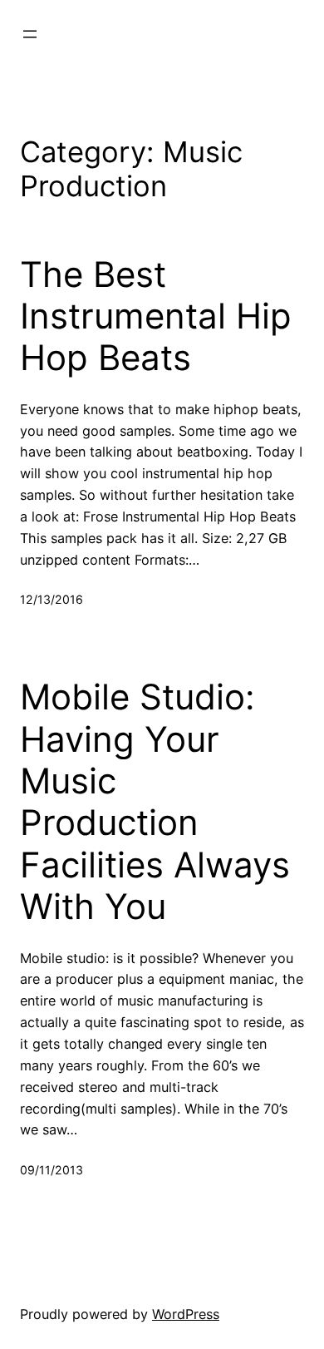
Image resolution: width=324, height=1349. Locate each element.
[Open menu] (30, 34)
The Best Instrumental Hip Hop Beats (156, 316)
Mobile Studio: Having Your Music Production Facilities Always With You (155, 801)
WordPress (185, 1314)
